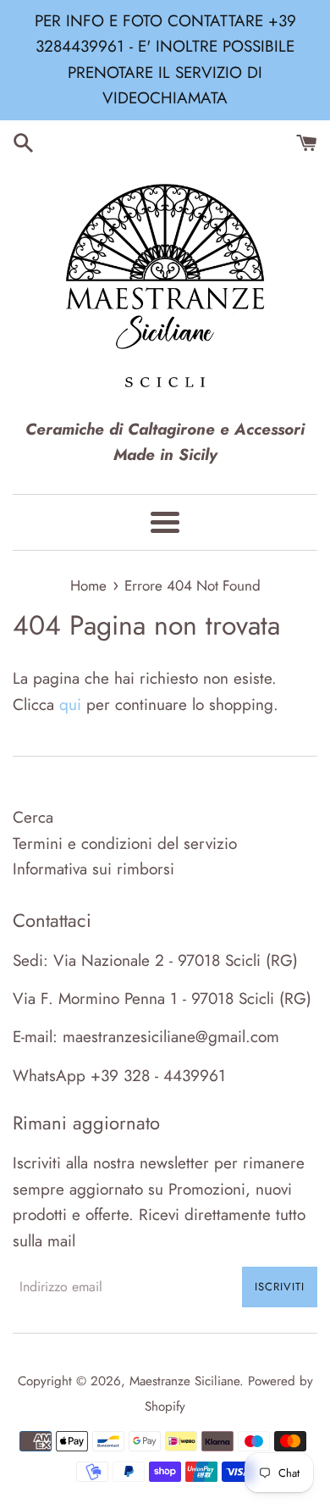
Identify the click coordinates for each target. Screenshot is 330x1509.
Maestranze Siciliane (184, 1381)
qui (70, 704)
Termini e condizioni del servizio (125, 843)
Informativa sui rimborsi (93, 868)
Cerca (33, 817)
